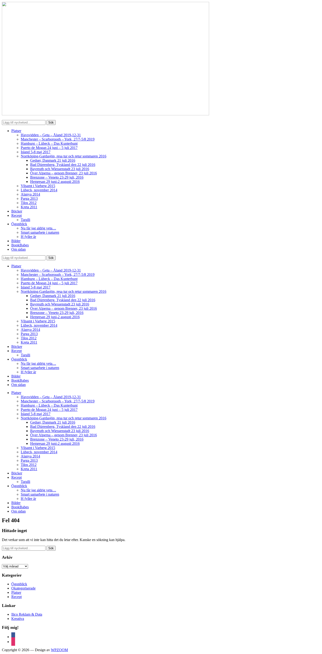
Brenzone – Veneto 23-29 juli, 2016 (56, 177)
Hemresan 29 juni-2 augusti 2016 (55, 182)
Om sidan (18, 249)
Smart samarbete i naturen (40, 232)
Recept (16, 215)
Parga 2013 (29, 199)
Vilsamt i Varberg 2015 (38, 186)
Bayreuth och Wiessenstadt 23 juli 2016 (59, 169)
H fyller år (28, 237)
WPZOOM (59, 650)
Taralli (25, 220)
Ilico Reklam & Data (26, 614)
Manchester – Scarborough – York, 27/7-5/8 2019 (58, 139)
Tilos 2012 (29, 203)
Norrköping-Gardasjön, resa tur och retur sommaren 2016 (63, 156)
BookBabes (20, 245)
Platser (16, 131)
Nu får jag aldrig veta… (38, 228)
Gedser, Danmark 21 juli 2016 (52, 160)
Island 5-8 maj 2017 (35, 152)
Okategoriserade (23, 588)
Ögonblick (19, 224)
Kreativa (17, 619)
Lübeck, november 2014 (39, 190)
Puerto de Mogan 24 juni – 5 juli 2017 (49, 148)
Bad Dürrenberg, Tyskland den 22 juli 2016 (62, 165)
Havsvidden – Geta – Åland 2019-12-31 (51, 135)
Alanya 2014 (30, 194)
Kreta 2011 (29, 207)
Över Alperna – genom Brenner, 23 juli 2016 (63, 173)
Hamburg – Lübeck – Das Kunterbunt (49, 143)
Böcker (16, 211)
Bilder (16, 241)
